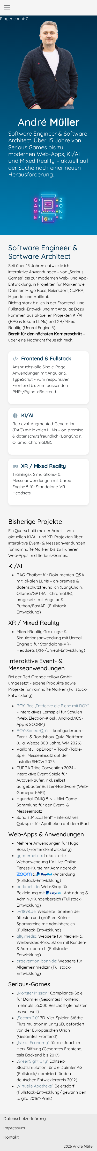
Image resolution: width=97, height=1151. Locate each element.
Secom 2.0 (28, 1017)
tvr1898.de (26, 911)
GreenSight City (32, 1061)
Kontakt (11, 1137)
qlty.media (26, 936)
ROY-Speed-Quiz (33, 730)
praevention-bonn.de (36, 960)
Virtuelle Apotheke (35, 1085)
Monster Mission (33, 993)
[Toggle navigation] (7, 8)
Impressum (14, 1127)
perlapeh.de (28, 886)
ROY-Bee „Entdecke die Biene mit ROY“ (53, 705)
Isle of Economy (33, 1042)
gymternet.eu (29, 855)
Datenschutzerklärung (24, 1118)
